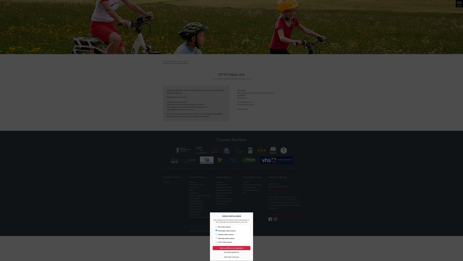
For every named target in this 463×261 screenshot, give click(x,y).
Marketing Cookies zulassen (226, 238)
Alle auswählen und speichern (231, 248)
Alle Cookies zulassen (224, 227)
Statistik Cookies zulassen (226, 234)
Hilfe (246, 222)
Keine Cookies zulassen (225, 242)
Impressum (236, 257)
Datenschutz (227, 257)
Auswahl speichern (231, 252)
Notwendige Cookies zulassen (227, 231)
